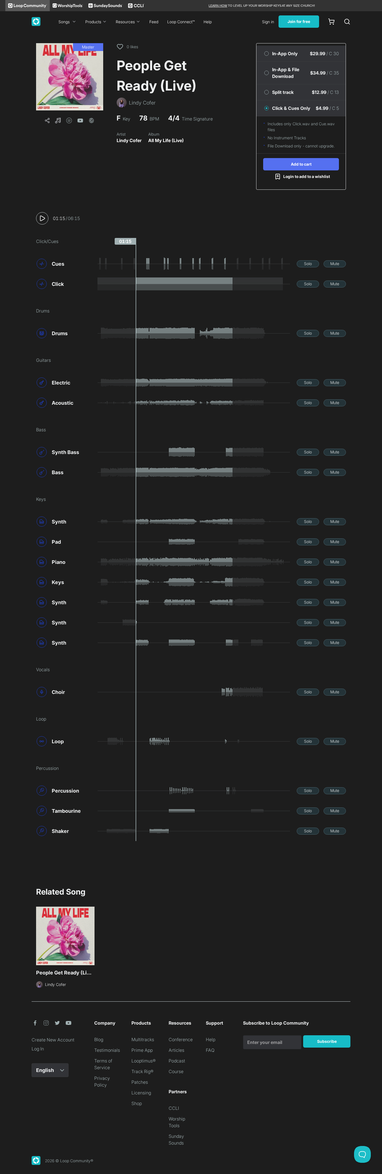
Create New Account (53, 1040)
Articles (176, 1050)
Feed (153, 21)
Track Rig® (142, 1071)
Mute (334, 263)
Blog (98, 1039)
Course (176, 1071)
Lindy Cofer (129, 140)
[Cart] (331, 21)
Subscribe (327, 1041)
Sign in (268, 21)
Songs (64, 21)
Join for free (298, 21)
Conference (181, 1039)
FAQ (210, 1050)
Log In (38, 1049)
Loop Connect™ (181, 21)
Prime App (142, 1050)
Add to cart (301, 164)
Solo (308, 263)
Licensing (141, 1093)
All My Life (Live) (166, 140)
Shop (136, 1103)
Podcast (177, 1061)
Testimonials (107, 1050)
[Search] (347, 21)
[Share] (47, 120)
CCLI (174, 1108)
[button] (69, 76)
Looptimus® (143, 1061)
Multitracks (142, 1039)
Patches (139, 1082)
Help (208, 21)
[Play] (42, 218)
